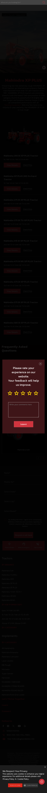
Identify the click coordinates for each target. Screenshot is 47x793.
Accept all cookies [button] (15, 785)
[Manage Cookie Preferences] (42, 782)
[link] (23, 2)
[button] (30, 785)
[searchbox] (23, 2)
